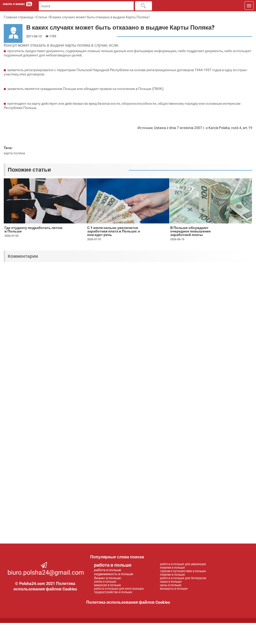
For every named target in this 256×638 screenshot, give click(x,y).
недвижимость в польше (113, 574)
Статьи (41, 17)
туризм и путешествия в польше (183, 571)
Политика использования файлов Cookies (128, 602)
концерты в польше (174, 588)
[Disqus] (128, 331)
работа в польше (113, 565)
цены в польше (171, 585)
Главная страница (18, 17)
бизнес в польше (107, 578)
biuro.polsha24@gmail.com (46, 572)
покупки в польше (172, 567)
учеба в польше (105, 581)
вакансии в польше (107, 585)
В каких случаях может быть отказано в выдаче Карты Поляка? (100, 17)
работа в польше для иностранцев (119, 588)
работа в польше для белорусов (183, 578)
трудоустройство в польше (113, 592)
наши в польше (171, 581)
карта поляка (14, 153)
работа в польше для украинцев (183, 564)
